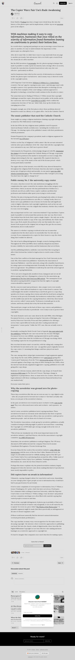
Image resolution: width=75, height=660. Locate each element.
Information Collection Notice (37, 620)
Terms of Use (44, 619)
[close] (51, 595)
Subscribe (37, 616)
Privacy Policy (48, 620)
